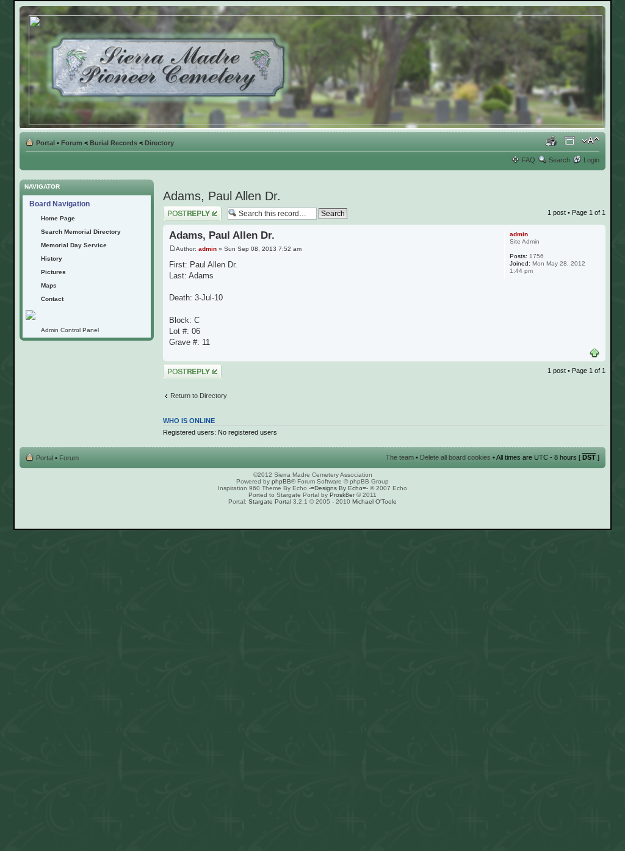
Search (559, 160)
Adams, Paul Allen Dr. (222, 196)
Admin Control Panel (70, 330)
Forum (71, 143)
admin (207, 248)
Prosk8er (342, 494)
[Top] (594, 353)
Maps (49, 285)
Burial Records (113, 143)
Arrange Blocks (570, 140)
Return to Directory (198, 395)
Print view (551, 140)
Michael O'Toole (374, 501)
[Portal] (316, 67)
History (51, 258)
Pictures (53, 272)
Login (591, 160)
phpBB (281, 481)
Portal (45, 143)
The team (400, 457)
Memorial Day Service (74, 245)
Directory (159, 143)
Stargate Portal (269, 501)
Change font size (590, 140)
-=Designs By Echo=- (338, 488)
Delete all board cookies (455, 457)
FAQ (528, 160)
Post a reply (180, 209)
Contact (52, 298)
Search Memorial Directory (81, 231)
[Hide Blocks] (23, 176)
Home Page (58, 218)
